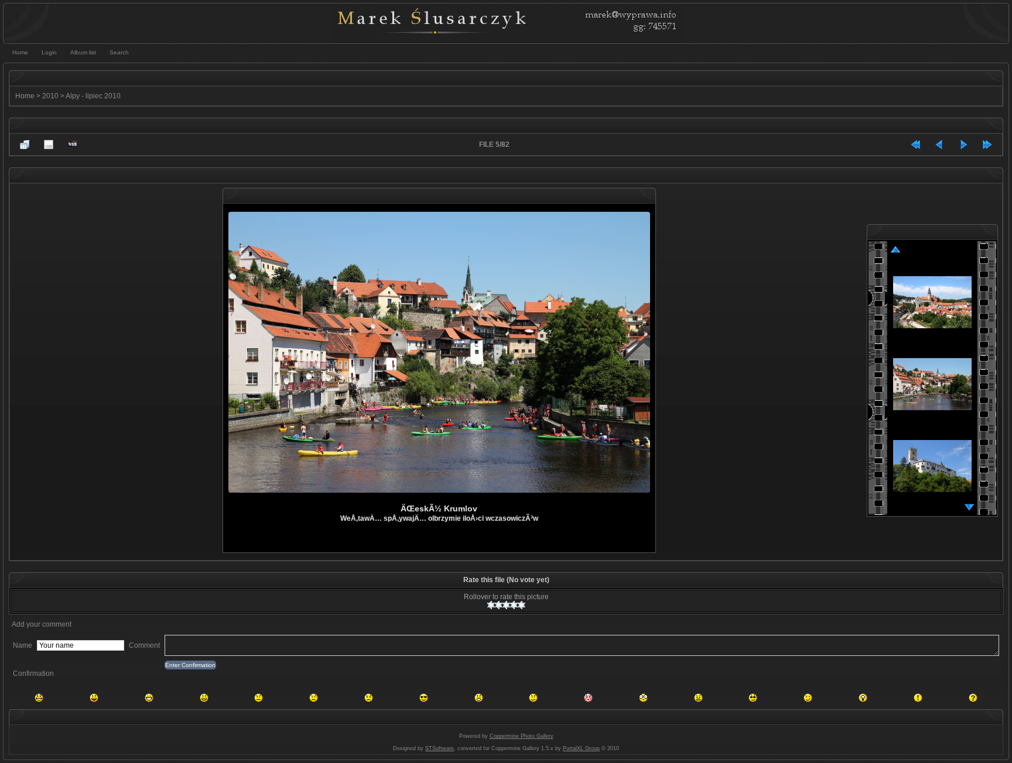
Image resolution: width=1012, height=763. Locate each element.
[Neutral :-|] (258, 697)
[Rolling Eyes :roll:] (752, 697)
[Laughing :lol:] (39, 697)
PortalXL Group (581, 748)
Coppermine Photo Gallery (521, 736)
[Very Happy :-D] (149, 697)
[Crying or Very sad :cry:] (368, 697)
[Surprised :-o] (478, 697)
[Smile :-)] (204, 697)
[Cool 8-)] (423, 697)
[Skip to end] (987, 144)
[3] (506, 605)
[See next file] (963, 144)
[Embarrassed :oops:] (588, 697)
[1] (491, 605)
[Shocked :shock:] (643, 697)
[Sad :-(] (313, 697)
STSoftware (439, 748)
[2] (498, 605)
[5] (521, 605)
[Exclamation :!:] (918, 697)
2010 (50, 96)
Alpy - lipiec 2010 (93, 96)
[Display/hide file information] (48, 144)
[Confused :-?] (533, 697)
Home (25, 96)
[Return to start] (915, 144)
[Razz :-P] (94, 697)
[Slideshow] (72, 144)
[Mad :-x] (698, 697)
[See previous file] (939, 144)
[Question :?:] (973, 697)
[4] (514, 605)
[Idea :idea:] (863, 697)
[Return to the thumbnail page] (24, 144)
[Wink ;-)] (808, 697)
